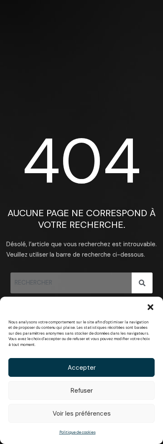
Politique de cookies (77, 432)
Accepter (82, 367)
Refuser (82, 390)
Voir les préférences (82, 413)
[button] (150, 307)
